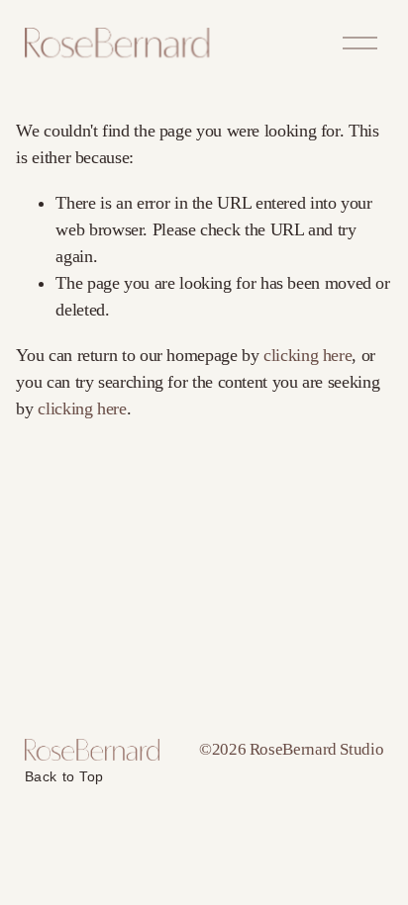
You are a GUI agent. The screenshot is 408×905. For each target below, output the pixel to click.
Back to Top (64, 776)
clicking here (307, 355)
